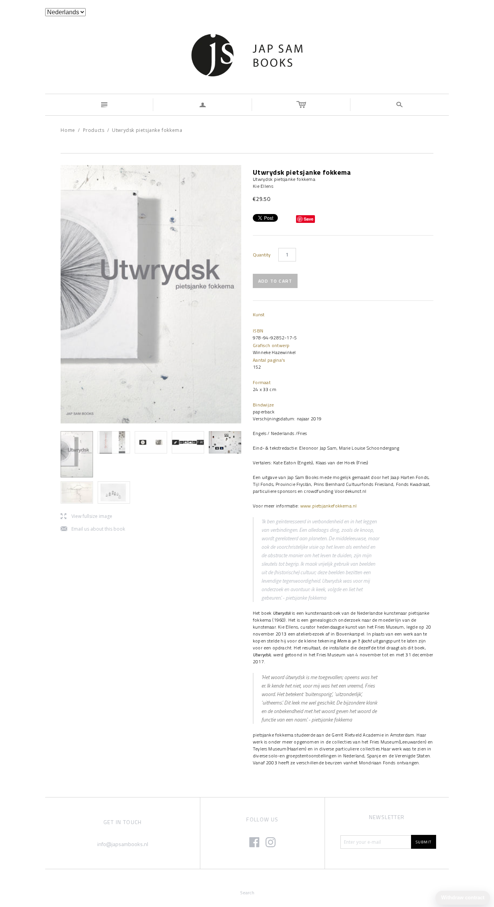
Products (94, 130)
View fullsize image (86, 516)
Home (68, 130)
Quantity (262, 254)
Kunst (258, 314)
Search (247, 892)
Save (308, 219)
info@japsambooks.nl (122, 844)
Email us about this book (93, 529)
